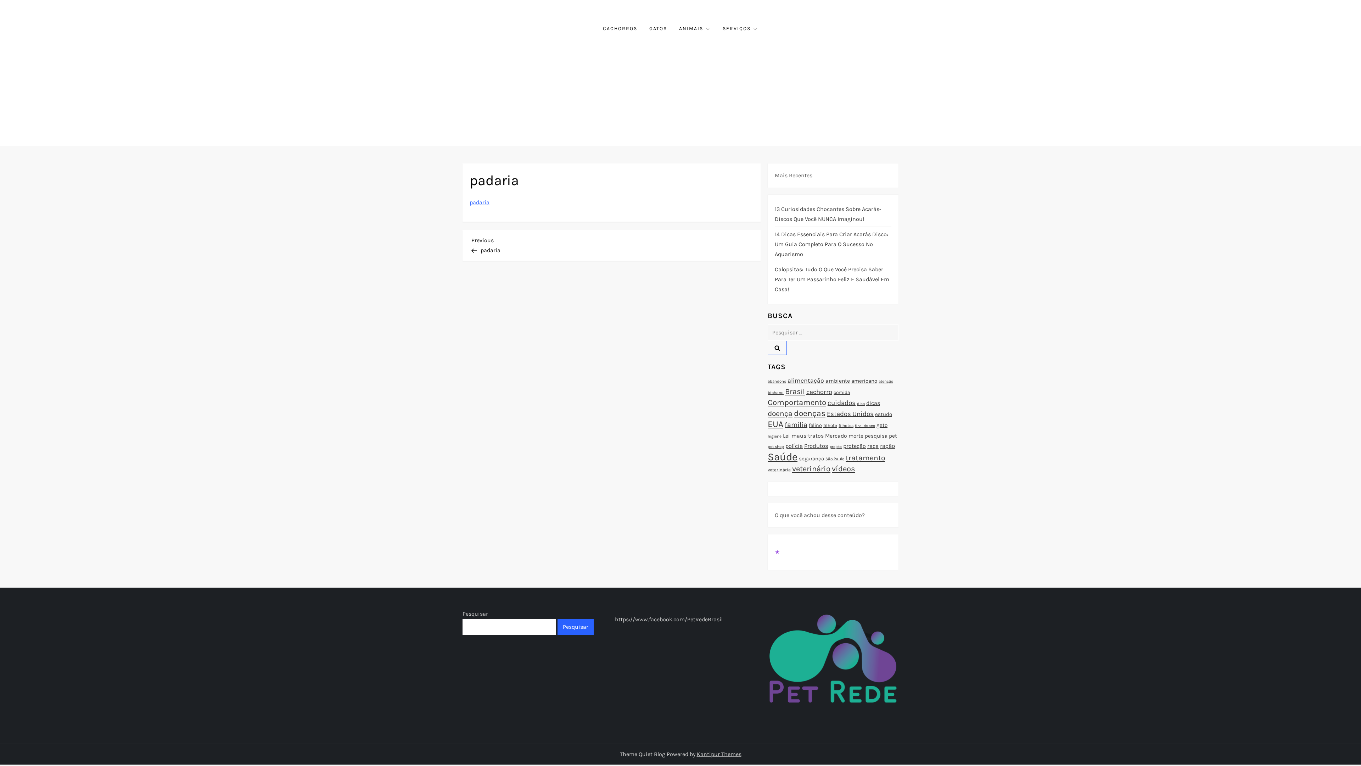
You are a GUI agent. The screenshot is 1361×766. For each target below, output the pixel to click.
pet (893, 436)
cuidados (842, 403)
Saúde (782, 457)
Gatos (658, 29)
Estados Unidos (850, 414)
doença (780, 413)
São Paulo (834, 458)
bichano (776, 392)
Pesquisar (475, 613)
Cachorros (620, 29)
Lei (786, 436)
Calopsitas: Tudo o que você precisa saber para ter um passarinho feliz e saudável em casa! (832, 279)
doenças (809, 413)
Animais (691, 29)
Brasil (795, 391)
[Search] (777, 348)
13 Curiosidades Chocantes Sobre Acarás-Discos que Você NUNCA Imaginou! (828, 214)
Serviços (737, 29)
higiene (775, 436)
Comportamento (797, 402)
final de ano (865, 425)
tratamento (865, 458)
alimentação (806, 380)
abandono (777, 381)
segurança (811, 458)
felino (815, 425)
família (796, 425)
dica (861, 403)
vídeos (843, 468)
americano (864, 381)
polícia (794, 446)
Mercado (836, 436)
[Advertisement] (680, 92)
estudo (883, 414)
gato (881, 425)
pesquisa (876, 436)
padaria (479, 202)
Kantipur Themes (719, 754)
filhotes (846, 425)
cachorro (819, 392)
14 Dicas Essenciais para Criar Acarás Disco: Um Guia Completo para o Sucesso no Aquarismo (831, 244)
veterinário (811, 468)
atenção (886, 381)
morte (855, 436)
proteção (854, 446)
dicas (873, 403)
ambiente (837, 381)
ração (887, 446)
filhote (830, 425)
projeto (836, 446)
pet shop (776, 446)
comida (842, 392)
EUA (775, 424)
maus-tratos (807, 436)
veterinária (779, 469)
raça (873, 446)
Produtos (816, 446)
